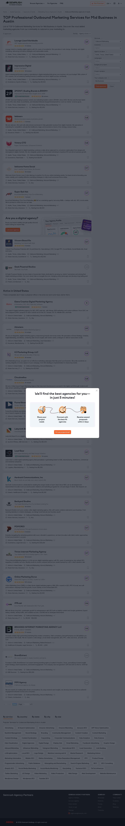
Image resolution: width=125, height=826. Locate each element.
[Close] (96, 390)
